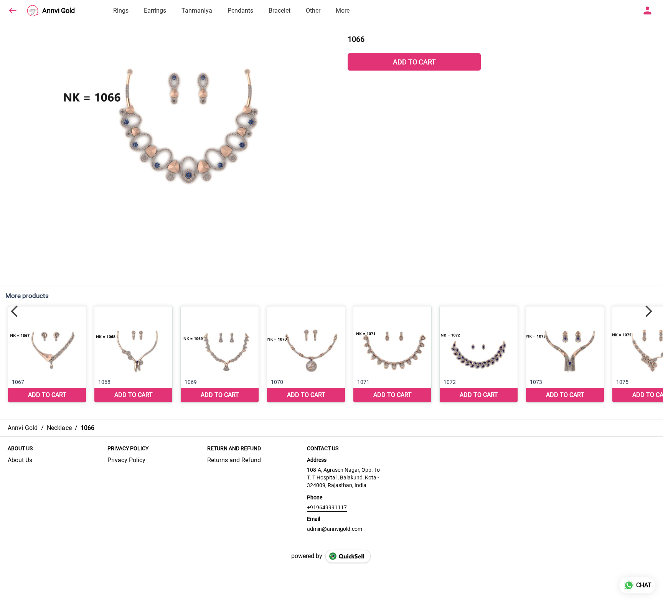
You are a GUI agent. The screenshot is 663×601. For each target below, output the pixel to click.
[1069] (219, 354)
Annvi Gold (58, 11)
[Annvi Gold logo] (32, 10)
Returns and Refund (234, 460)
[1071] (392, 354)
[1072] (478, 354)
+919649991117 (327, 507)
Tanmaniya (196, 10)
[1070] (306, 354)
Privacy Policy (126, 460)
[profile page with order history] (647, 10)
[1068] (133, 354)
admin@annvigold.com (334, 529)
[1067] (47, 354)
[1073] (565, 354)
